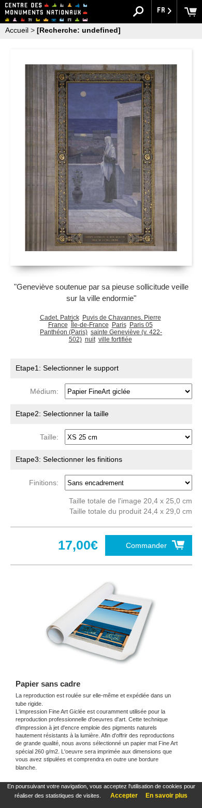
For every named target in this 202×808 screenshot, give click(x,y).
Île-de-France (90, 324)
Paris (119, 324)
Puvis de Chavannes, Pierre (121, 317)
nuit (90, 339)
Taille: (51, 437)
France (58, 324)
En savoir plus (166, 795)
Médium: (46, 391)
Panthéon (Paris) (64, 332)
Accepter (124, 795)
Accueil (16, 30)
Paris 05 (141, 324)
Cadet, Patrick (59, 317)
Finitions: (46, 482)
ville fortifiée (115, 339)
